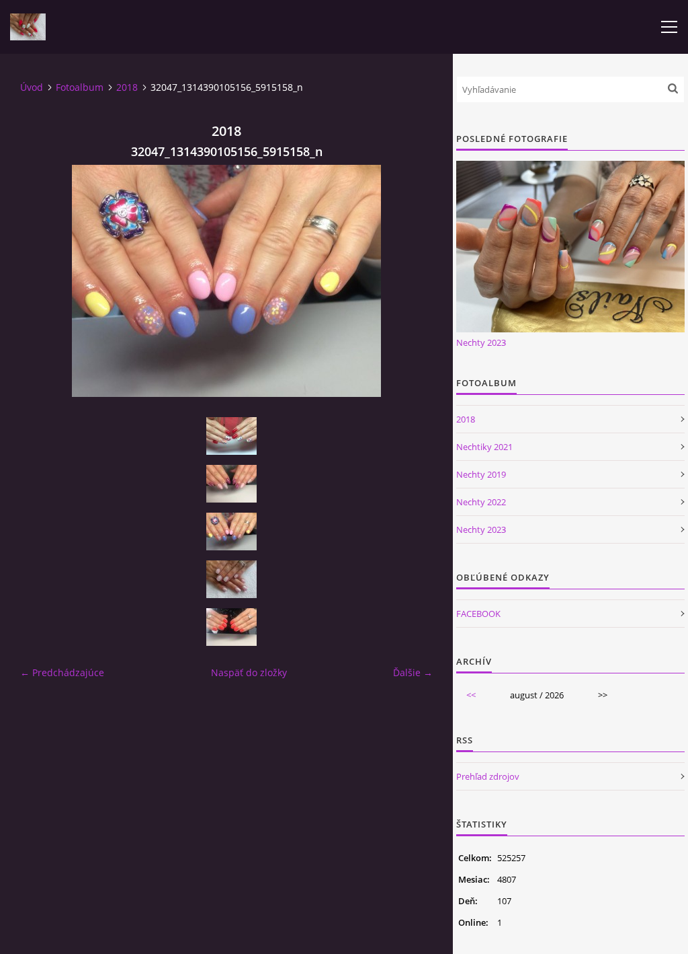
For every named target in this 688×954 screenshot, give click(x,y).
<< (471, 695)
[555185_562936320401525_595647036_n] (231, 627)
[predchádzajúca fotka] (42, 281)
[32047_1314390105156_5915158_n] (231, 531)
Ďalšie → (413, 672)
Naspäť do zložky (249, 672)
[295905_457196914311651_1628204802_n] (231, 436)
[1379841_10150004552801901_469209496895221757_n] (231, 484)
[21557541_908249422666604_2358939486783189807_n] (231, 579)
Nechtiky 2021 (484, 447)
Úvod (31, 87)
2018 (127, 87)
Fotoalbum (79, 87)
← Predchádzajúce (62, 672)
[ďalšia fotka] (411, 281)
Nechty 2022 (481, 502)
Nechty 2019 (481, 474)
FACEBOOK (478, 614)
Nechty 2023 (481, 342)
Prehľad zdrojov (487, 776)
